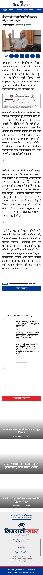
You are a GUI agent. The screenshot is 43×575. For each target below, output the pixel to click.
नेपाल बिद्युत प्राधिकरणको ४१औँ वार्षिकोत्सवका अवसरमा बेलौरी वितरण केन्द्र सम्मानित (27, 335)
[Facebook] (11, 56)
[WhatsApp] (27, 56)
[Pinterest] (22, 56)
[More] (37, 56)
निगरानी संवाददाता (8, 25)
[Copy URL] (32, 56)
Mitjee (32, 572)
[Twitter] (16, 56)
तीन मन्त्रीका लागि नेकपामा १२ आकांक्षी (17, 316)
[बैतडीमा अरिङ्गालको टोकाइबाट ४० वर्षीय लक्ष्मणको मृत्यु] (21, 491)
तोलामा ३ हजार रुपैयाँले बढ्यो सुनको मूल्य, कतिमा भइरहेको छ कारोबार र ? (27, 324)
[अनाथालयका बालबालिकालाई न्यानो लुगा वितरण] (21, 422)
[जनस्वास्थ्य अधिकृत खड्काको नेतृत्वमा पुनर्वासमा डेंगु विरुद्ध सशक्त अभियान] (21, 457)
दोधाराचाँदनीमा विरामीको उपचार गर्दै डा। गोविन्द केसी (22, 284)
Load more (20, 361)
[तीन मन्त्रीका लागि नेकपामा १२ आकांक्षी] (21, 303)
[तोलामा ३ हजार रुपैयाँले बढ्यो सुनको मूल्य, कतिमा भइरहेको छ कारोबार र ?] (8, 325)
